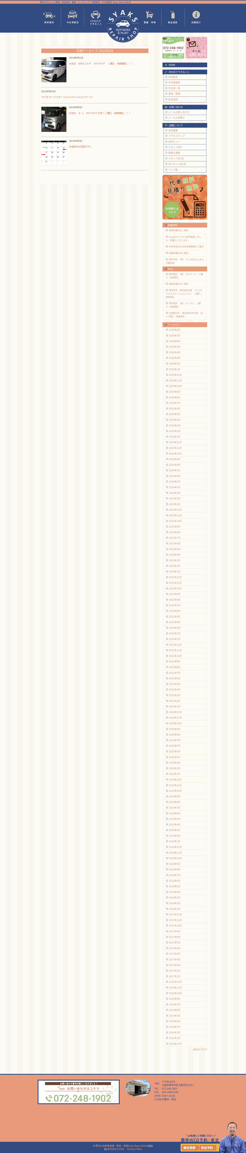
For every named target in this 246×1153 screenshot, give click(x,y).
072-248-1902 (169, 1088)
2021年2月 (174, 700)
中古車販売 (72, 17)
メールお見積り (176, 117)
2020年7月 (174, 740)
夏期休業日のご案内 (178, 252)
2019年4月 (174, 824)
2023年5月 (174, 549)
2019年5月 (174, 818)
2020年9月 (174, 729)
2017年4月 (174, 959)
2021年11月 (175, 650)
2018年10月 (175, 858)
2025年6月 (174, 408)
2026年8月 (174, 329)
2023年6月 (174, 543)
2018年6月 (174, 880)
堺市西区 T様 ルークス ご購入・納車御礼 (183, 305)
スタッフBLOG (176, 158)
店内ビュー (174, 141)
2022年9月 (174, 593)
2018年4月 (174, 891)
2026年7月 (174, 335)
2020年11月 (175, 717)
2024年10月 (175, 453)
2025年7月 (174, 402)
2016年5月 (174, 1015)
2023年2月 (174, 565)
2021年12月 (175, 644)
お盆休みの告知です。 (81, 146)
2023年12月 (175, 509)
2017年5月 (174, 953)
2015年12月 (175, 1043)
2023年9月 (174, 526)
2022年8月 (174, 599)
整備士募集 (174, 152)
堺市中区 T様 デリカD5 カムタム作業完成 (185, 261)
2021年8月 (174, 667)
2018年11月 (175, 852)
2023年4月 (174, 554)
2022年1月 (174, 638)
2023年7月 (174, 537)
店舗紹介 (196, 17)
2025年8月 (174, 397)
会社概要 (173, 130)
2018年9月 (174, 863)
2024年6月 (174, 476)
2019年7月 (174, 807)
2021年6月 (174, 678)
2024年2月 (174, 498)
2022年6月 (174, 610)
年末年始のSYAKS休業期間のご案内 (186, 246)
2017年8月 (174, 936)
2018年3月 (174, 897)
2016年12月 (175, 981)
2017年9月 (174, 931)
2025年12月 (175, 374)
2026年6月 (174, 341)
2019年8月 (174, 801)
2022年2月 (174, 633)
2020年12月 (175, 712)
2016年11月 (175, 987)
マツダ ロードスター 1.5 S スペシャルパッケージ (67, 97)
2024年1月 (174, 504)
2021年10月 (175, 655)
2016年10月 (175, 993)
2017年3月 (174, 965)
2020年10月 (175, 723)
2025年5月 (174, 414)
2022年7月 (174, 605)
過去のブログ (200, 1049)
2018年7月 (174, 875)
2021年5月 (174, 684)
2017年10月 (175, 925)
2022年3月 (174, 627)
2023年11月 (175, 515)
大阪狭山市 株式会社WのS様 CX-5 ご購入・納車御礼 (185, 314)
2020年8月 (174, 734)
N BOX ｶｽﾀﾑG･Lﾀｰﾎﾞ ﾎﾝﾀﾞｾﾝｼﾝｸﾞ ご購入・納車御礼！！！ (101, 63)
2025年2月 (174, 431)
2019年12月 (175, 779)
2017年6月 (174, 948)
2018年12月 (175, 846)
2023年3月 (174, 560)
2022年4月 (174, 622)
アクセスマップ (176, 135)
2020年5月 (174, 751)
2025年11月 (175, 380)
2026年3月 (174, 357)
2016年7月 (174, 1004)
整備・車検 (149, 17)
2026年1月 (174, 369)
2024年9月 (174, 459)
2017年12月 (175, 914)
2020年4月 (174, 757)
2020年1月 (174, 773)
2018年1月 (174, 908)
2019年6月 (174, 813)
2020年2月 (174, 768)
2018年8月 (174, 869)
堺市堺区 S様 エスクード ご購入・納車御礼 (184, 275)
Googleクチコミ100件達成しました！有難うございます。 (183, 238)
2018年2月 (174, 903)
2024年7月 (174, 470)
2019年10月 (175, 790)
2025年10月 (175, 386)
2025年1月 (174, 436)
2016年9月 (174, 998)
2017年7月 (174, 942)
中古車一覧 (174, 88)
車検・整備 (174, 93)
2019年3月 (174, 830)
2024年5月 (174, 481)
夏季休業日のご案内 (178, 230)
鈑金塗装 (173, 99)
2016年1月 (174, 1038)
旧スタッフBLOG (177, 163)
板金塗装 (173, 17)
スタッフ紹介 (175, 147)
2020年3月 (174, 762)
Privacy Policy (134, 1148)
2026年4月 (174, 352)
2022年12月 (175, 577)
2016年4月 (174, 1021)
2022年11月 (175, 582)
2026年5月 (174, 346)
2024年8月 (174, 464)
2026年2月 (174, 363)
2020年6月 (174, 745)
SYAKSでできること (95, 17)
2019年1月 (174, 841)
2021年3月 (174, 695)
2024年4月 (174, 487)
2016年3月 (174, 1026)
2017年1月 (174, 976)
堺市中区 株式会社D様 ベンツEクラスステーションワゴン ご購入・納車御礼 (184, 293)
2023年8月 (174, 532)
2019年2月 (174, 835)
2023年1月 (174, 571)
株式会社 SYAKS (115, 1148)
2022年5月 (174, 616)
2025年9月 (174, 391)
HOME (171, 64)
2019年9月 (174, 796)
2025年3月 (174, 425)
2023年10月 (175, 521)
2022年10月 (175, 588)
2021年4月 (174, 689)
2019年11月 (175, 785)
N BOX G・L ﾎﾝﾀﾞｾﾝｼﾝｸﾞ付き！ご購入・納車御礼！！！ (100, 113)
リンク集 (173, 169)
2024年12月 (175, 442)
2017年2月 (174, 970)
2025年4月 (174, 419)
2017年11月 (175, 920)
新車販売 (49, 17)
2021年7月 (174, 672)
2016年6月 (174, 1009)
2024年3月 (174, 492)
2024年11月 (175, 447)
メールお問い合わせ (178, 112)
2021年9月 (174, 661)
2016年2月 (174, 1032)
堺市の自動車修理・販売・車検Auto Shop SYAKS (121, 1145)
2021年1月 (174, 706)
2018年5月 (174, 886)
